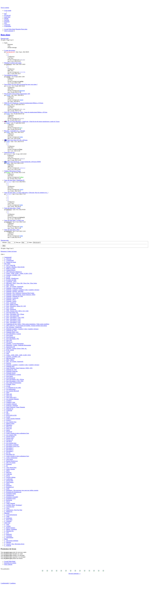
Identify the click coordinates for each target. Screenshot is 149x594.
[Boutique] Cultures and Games (12, 63)
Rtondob (21, 118)
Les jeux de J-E (10, 52)
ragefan (8, 76)
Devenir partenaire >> (75, 573)
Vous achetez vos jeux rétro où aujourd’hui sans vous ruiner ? (21, 84)
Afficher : (5, 242)
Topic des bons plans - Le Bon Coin (14, 220)
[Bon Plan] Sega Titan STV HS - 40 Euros (15, 140)
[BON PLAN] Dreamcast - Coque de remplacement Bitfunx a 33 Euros (23, 103)
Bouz (20, 149)
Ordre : (31, 242)
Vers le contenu (5, 7)
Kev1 (20, 127)
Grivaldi (8, 86)
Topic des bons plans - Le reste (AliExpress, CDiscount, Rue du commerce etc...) (26, 192)
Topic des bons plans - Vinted (12, 208)
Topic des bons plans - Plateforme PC (14, 180)
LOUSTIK (22, 72)
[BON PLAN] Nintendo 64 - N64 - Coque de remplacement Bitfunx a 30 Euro (25, 112)
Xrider (8, 104)
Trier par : (18, 242)
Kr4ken (8, 172)
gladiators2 (22, 168)
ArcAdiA (8, 181)
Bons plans (5, 35)
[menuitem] (7, 17)
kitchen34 (9, 64)
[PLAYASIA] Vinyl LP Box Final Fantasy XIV (17, 93)
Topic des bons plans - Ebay (11, 229)
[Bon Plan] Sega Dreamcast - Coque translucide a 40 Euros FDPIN (22, 161)
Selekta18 (9, 154)
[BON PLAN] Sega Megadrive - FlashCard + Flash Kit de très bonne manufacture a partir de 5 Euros (31, 121)
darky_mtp (22, 109)
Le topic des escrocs (9, 50)
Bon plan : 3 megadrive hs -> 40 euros (14, 131)
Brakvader (22, 59)
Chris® (8, 95)
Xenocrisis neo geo (9, 152)
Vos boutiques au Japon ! (11, 75)
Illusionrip (22, 90)
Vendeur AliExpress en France (12, 171)
